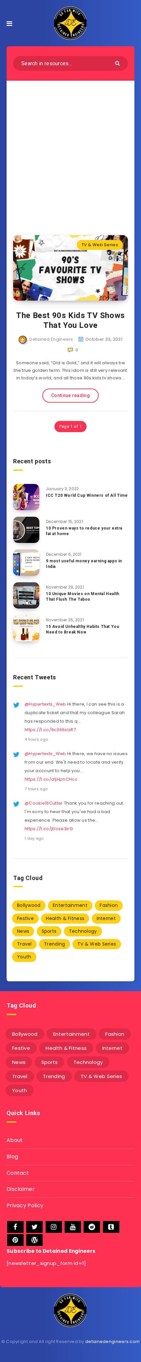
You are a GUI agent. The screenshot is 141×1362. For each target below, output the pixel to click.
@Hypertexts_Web (45, 704)
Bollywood (29, 905)
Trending (54, 944)
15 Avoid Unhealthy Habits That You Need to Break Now (82, 629)
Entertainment (70, 905)
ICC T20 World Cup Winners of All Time (87, 495)
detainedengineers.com (112, 1341)
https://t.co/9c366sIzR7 (50, 730)
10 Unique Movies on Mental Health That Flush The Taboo (82, 596)
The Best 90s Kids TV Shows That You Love (70, 320)
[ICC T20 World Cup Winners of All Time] (26, 497)
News (23, 931)
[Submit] (118, 62)
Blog (12, 1156)
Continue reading (70, 395)
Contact (18, 1173)
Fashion (109, 905)
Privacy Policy (25, 1205)
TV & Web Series (100, 245)
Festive (25, 918)
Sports (49, 931)
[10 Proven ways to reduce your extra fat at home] (26, 530)
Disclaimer (21, 1189)
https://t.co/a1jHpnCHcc (51, 779)
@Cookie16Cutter (44, 803)
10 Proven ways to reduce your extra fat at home (84, 531)
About (15, 1140)
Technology (83, 931)
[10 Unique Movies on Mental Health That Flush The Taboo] (26, 595)
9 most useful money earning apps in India (84, 564)
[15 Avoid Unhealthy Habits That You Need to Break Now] (26, 628)
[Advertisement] (70, 153)
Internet (106, 918)
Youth (24, 956)
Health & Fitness (65, 918)
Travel (24, 944)
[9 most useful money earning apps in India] (26, 563)
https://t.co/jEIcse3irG (49, 829)
